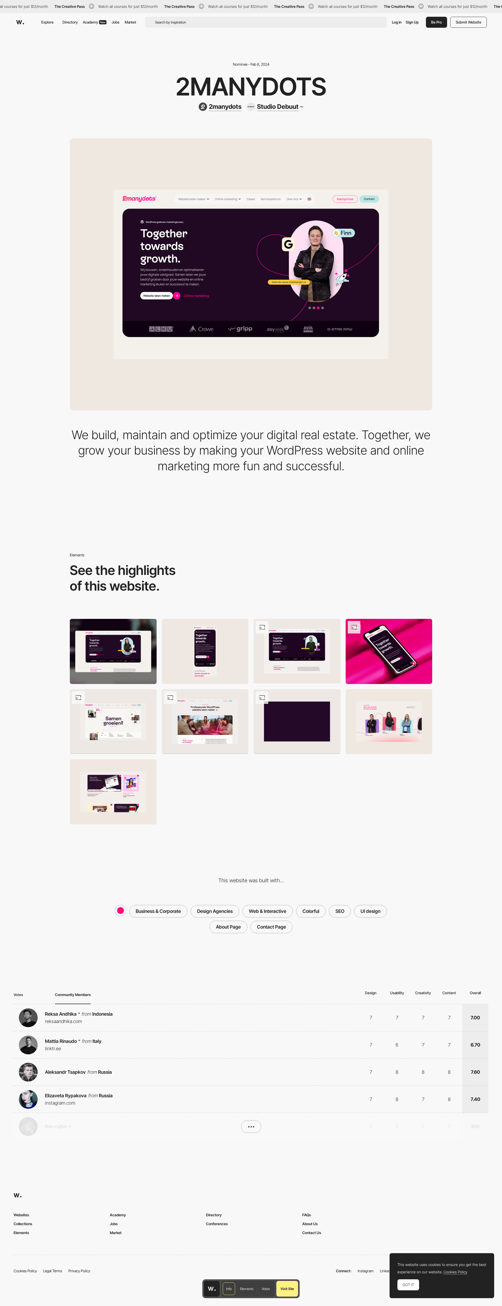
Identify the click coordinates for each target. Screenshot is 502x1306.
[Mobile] (205, 651)
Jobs (115, 22)
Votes (266, 1289)
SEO (339, 911)
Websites (21, 1215)
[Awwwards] (20, 22)
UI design (370, 911)
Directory (70, 22)
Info (229, 1289)
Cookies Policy (25, 1271)
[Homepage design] (297, 651)
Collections (23, 1224)
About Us (310, 1224)
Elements (246, 1289)
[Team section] (389, 721)
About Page (228, 927)
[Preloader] (297, 721)
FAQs (306, 1215)
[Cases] (113, 791)
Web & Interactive (267, 911)
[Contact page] (113, 721)
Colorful (311, 911)
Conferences (217, 1224)
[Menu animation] (205, 721)
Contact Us (311, 1232)
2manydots (251, 86)
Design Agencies (215, 911)
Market (130, 22)
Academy (94, 22)
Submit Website (468, 22)
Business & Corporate (158, 911)
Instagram (366, 1271)
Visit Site (287, 1289)
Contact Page (271, 927)
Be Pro (436, 22)
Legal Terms (52, 1271)
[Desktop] (113, 651)
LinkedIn (386, 1271)
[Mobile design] (389, 651)
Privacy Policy (79, 1271)
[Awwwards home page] (212, 1289)
